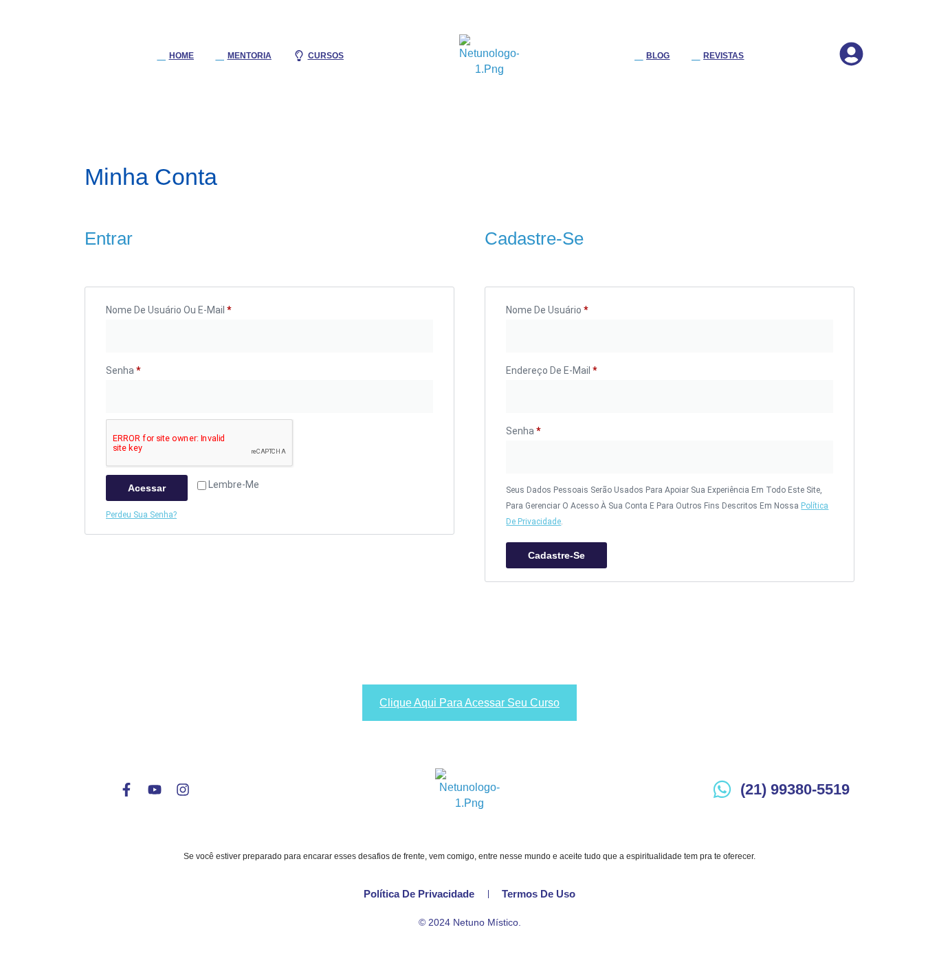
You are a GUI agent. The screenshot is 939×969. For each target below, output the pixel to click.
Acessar (147, 487)
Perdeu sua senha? (141, 515)
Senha (147, 368)
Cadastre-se (556, 555)
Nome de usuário (571, 307)
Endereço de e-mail (575, 368)
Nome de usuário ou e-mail (193, 307)
